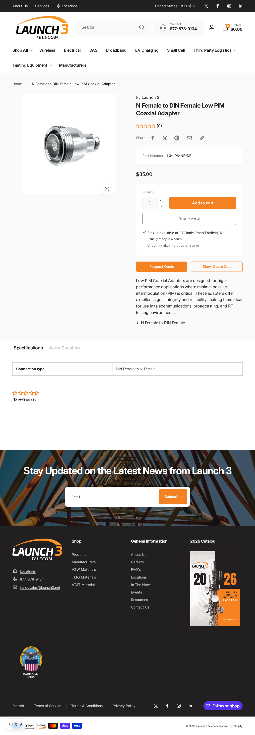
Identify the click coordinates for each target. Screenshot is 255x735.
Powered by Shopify (231, 726)
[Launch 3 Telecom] (37, 558)
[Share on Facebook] (152, 138)
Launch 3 (147, 97)
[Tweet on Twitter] (164, 138)
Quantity (148, 192)
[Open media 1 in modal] (64, 146)
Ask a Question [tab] (64, 347)
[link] (20, 6)
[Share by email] (189, 138)
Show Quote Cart (217, 266)
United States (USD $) (173, 6)
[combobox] (113, 27)
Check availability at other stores (173, 245)
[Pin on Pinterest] (176, 138)
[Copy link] (201, 138)
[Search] (142, 27)
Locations (28, 571)
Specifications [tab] (28, 347)
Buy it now (189, 218)
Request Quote (161, 266)
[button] (232, 27)
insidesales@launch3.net (40, 587)
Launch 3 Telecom (207, 726)
